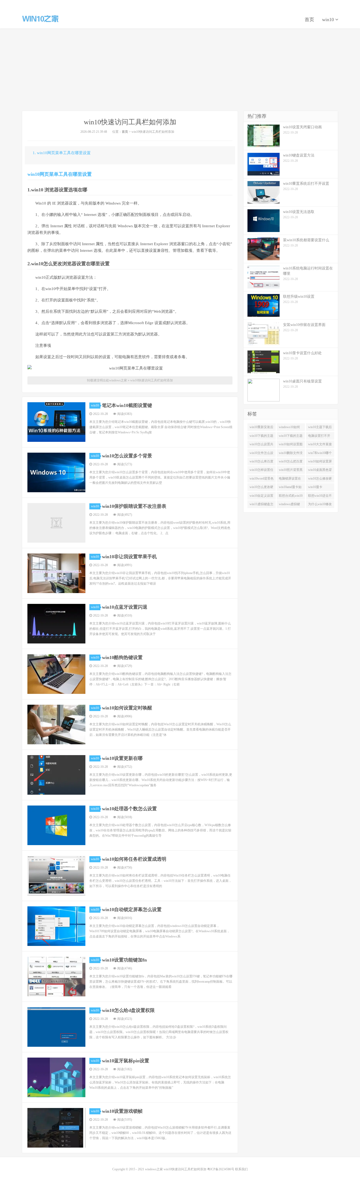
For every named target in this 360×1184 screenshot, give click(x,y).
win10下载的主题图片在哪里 (261, 437)
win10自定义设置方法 (261, 497)
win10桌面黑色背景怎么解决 (320, 471)
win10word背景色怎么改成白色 (262, 479)
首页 (309, 19)
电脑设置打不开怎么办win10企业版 (320, 437)
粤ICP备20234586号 (220, 1169)
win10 (328, 19)
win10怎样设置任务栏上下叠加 (261, 471)
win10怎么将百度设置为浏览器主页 (261, 462)
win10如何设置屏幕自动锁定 (320, 462)
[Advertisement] (180, 70)
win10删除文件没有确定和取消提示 (291, 454)
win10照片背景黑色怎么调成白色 (291, 471)
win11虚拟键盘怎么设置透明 (261, 505)
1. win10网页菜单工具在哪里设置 (62, 153)
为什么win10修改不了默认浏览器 (320, 505)
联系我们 (241, 1169)
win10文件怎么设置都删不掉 (261, 454)
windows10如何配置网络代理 (289, 428)
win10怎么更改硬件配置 (261, 488)
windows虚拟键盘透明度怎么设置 (290, 505)
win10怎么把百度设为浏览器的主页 (291, 462)
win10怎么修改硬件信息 (320, 479)
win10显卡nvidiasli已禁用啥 (319, 488)
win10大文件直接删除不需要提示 (320, 445)
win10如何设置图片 (291, 445)
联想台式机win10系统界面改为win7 (291, 497)
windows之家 (40, 19)
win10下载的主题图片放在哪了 (291, 437)
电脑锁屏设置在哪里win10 (290, 479)
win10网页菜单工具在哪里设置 (59, 174)
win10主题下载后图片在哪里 (320, 428)
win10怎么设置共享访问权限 (261, 445)
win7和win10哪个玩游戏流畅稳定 (320, 454)
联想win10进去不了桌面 (320, 497)
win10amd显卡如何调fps (290, 488)
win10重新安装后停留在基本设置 (261, 428)
